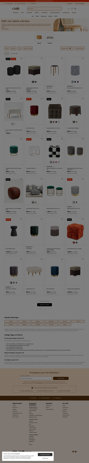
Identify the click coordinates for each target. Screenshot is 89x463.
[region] (28, 456)
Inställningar (45, 458)
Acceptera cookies (45, 454)
